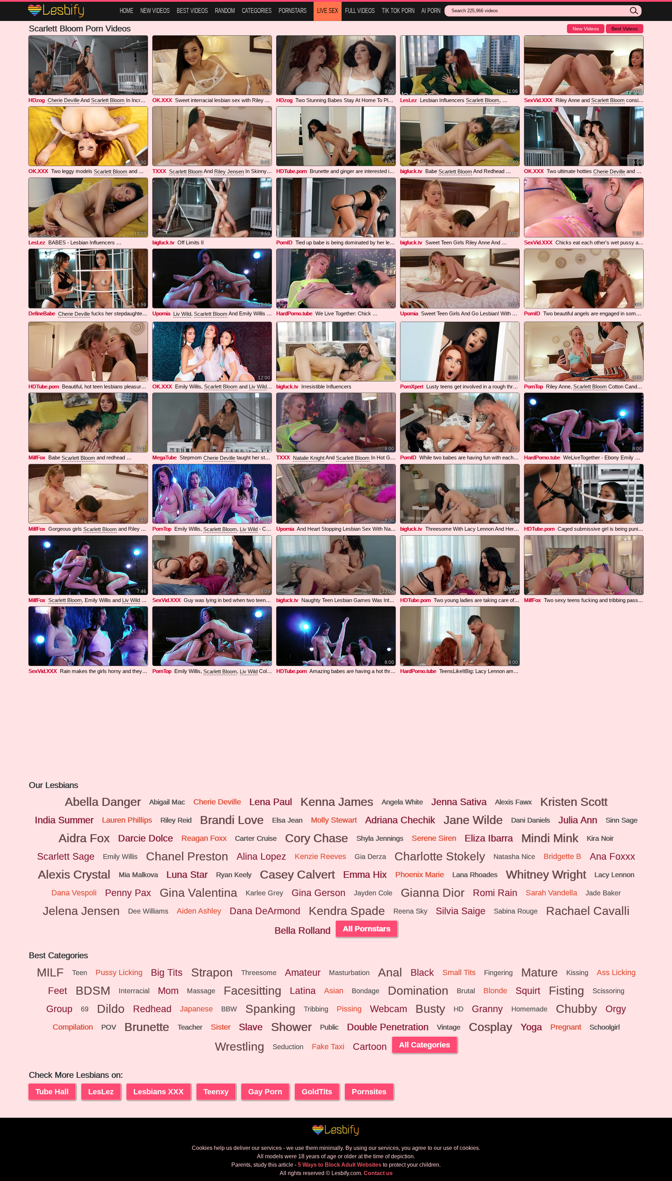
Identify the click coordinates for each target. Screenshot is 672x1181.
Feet (57, 991)
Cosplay (490, 1027)
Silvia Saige (460, 911)
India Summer (64, 820)
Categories (257, 11)
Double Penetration (387, 1027)
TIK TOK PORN (398, 11)
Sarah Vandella (551, 892)
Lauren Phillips (127, 820)
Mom (168, 991)
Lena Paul (270, 802)
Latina (303, 991)
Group (59, 1009)
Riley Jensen (229, 171)
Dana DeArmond (265, 911)
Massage (201, 991)
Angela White (402, 802)
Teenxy (216, 1091)
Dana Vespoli (74, 892)
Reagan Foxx (203, 838)
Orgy (616, 1009)
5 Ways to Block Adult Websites (340, 1165)
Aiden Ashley (199, 911)
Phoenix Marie (419, 874)
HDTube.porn (291, 171)
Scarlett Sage (65, 856)
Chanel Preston (187, 856)
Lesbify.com (70, 11)
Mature (539, 972)
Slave (250, 1027)
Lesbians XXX (158, 1091)
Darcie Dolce (145, 838)
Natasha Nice (514, 856)
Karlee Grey (264, 893)
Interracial (134, 991)
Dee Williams (148, 911)
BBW (229, 1009)
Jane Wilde (473, 820)
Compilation (72, 1027)
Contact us (378, 1173)
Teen (79, 972)
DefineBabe (41, 313)
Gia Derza (370, 856)
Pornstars (293, 11)
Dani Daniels (530, 820)
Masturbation (349, 972)
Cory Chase (316, 838)
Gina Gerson (318, 893)
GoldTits (317, 1091)
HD (458, 1009)
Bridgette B (562, 856)
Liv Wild (182, 314)
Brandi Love (232, 820)
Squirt (528, 991)
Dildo (111, 1009)
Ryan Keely (233, 875)
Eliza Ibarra (488, 838)
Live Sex (327, 11)
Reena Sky (410, 911)
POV (108, 1027)
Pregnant (565, 1027)
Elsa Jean (287, 820)
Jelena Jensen (81, 911)
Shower (291, 1027)
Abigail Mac (167, 802)
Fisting (566, 990)
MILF (50, 972)
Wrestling (239, 1046)
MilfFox (36, 457)
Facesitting (252, 990)
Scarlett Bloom (108, 100)
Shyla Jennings (379, 838)
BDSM (93, 990)
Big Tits (167, 972)
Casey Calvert (297, 874)
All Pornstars (366, 928)
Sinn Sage (621, 820)
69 (85, 1009)
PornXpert (411, 386)
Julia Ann (577, 820)
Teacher (189, 1027)
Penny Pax (128, 893)
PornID (284, 242)
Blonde (495, 990)
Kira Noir (600, 838)
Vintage (448, 1027)
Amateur (303, 972)
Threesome (258, 972)
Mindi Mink (549, 838)
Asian (333, 990)
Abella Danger (103, 802)
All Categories (424, 1044)
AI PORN (430, 11)
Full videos (360, 11)
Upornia (161, 313)
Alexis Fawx (513, 802)
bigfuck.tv (411, 171)
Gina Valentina (198, 893)
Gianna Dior (432, 893)
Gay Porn (265, 1091)
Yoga (531, 1027)
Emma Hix (365, 874)
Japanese (196, 1008)
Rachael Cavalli (588, 911)
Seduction (288, 1047)
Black (422, 972)
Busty (430, 1009)
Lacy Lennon (614, 875)
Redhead (152, 1009)
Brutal (466, 991)
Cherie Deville (63, 100)
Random (225, 11)
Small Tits (459, 972)
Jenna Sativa (458, 802)
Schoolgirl (604, 1027)
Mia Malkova (138, 875)
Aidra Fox (84, 838)
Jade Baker (603, 893)
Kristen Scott (573, 802)
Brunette (146, 1027)
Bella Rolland (302, 930)
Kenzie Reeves (320, 856)
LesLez (408, 100)
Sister (220, 1027)
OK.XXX (162, 100)
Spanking (270, 1009)
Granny (487, 1009)
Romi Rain (495, 893)
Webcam (388, 1009)
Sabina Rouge (516, 911)
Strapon (212, 972)
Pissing (349, 1008)
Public (329, 1027)
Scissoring (608, 991)
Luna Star (187, 874)
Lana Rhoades (474, 875)
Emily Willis (120, 856)
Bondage (365, 991)
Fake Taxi (328, 1046)
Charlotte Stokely (439, 856)
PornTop (533, 386)
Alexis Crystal (74, 874)
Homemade (529, 1009)
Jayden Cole (373, 893)
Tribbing (316, 1009)
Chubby (576, 1009)
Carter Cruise (255, 838)
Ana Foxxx (612, 856)
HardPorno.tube (294, 313)
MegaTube (164, 457)
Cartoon (370, 1047)
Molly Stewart (334, 820)
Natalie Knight (308, 458)
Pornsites (369, 1091)
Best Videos (192, 11)
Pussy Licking (119, 972)
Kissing (577, 972)
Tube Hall (52, 1091)
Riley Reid (175, 820)
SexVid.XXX (538, 100)
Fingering (498, 972)
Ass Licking (616, 972)
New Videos (155, 11)
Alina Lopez (261, 856)
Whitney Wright (546, 874)
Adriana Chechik (400, 820)
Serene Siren (434, 838)
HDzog (36, 100)
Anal (390, 972)
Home (126, 11)
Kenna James (336, 802)
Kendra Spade (347, 911)
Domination (418, 990)
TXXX (159, 171)
